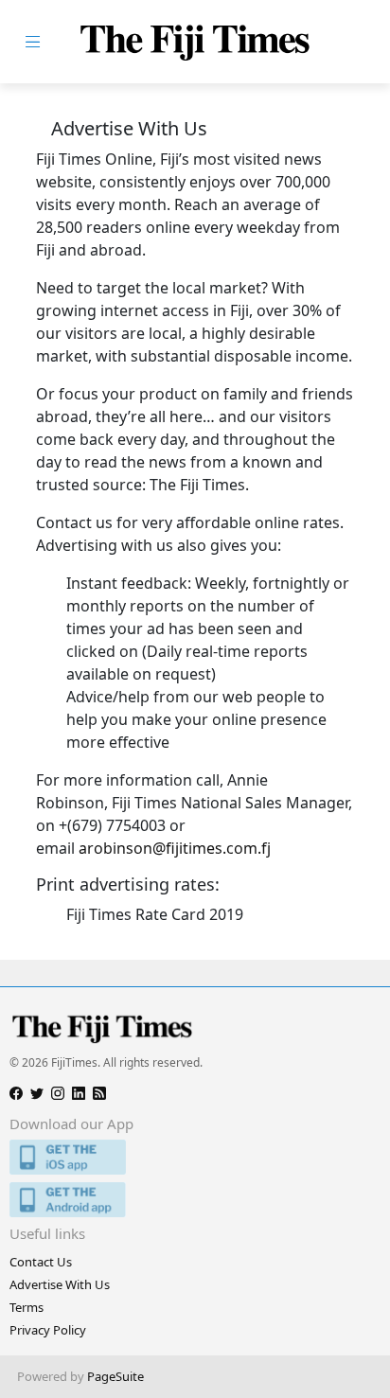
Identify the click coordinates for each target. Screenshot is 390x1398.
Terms (26, 1307)
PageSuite (115, 1376)
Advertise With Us (59, 1284)
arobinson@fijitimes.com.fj (175, 848)
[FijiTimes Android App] (195, 1199)
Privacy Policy (47, 1329)
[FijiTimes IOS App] (195, 1157)
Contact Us (40, 1261)
